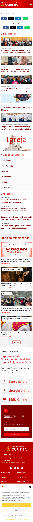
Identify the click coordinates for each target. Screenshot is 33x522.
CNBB (4, 182)
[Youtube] (22, 468)
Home (2, 13)
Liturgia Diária (21, 481)
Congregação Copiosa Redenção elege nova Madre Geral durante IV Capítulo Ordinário (16, 129)
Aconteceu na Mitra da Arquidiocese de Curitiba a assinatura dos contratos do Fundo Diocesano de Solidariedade (16, 52)
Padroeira (4, 481)
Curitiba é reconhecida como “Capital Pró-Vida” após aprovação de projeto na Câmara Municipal (16, 91)
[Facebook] (11, 468)
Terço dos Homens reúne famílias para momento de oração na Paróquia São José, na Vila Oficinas (15, 71)
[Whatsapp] (18, 468)
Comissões (6, 177)
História (3, 477)
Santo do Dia (21, 477)
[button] (30, 486)
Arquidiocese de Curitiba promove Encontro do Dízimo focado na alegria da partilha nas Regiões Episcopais (15, 261)
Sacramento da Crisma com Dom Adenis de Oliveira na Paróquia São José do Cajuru (16, 219)
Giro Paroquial (7, 166)
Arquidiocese (7, 161)
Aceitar (16, 505)
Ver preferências (16, 515)
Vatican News (7, 187)
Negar (16, 510)
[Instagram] (15, 468)
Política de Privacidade (10, 519)
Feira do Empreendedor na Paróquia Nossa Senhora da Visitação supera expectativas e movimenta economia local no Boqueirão (16, 310)
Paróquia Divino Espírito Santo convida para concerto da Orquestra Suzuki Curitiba (16, 228)
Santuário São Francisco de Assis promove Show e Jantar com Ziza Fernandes (13, 210)
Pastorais (5, 171)
